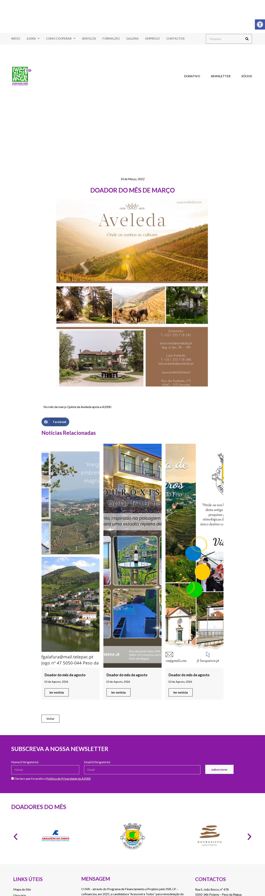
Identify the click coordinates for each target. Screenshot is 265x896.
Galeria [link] (132, 38)
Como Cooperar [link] (59, 38)
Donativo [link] (192, 76)
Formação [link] (111, 38)
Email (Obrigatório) (97, 762)
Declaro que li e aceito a (52, 778)
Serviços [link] (89, 38)
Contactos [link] (175, 38)
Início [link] (15, 38)
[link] (260, 24)
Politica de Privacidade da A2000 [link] (68, 778)
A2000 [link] (31, 38)
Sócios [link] (246, 76)
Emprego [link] (152, 38)
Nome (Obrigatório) (24, 762)
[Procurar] (247, 38)
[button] (55, 422)
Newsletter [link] (220, 76)
